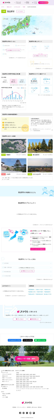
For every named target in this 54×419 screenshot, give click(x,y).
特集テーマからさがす (6, 377)
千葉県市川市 (47, 289)
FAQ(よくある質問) (6, 393)
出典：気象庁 (22, 102)
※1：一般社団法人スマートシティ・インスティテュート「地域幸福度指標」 (40, 130)
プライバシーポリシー (21, 407)
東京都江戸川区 (47, 294)
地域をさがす (5, 376)
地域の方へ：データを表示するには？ (18, 57)
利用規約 (14, 407)
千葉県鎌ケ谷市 (31, 291)
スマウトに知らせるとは (46, 322)
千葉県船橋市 (31, 289)
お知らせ (4, 395)
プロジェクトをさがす (6, 374)
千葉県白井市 (31, 294)
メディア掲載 (5, 397)
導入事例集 (4, 388)
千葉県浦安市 (47, 291)
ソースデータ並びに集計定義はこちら (46, 95)
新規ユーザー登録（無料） (27, 359)
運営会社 (39, 407)
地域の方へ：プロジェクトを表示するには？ (43, 224)
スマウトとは (5, 372)
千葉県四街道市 (39, 294)
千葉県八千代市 (39, 289)
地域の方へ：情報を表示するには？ (45, 279)
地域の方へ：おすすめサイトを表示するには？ (16, 295)
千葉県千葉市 (40, 291)
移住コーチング (5, 381)
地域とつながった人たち (7, 379)
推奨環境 (29, 407)
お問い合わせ (34, 407)
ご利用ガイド (5, 386)
